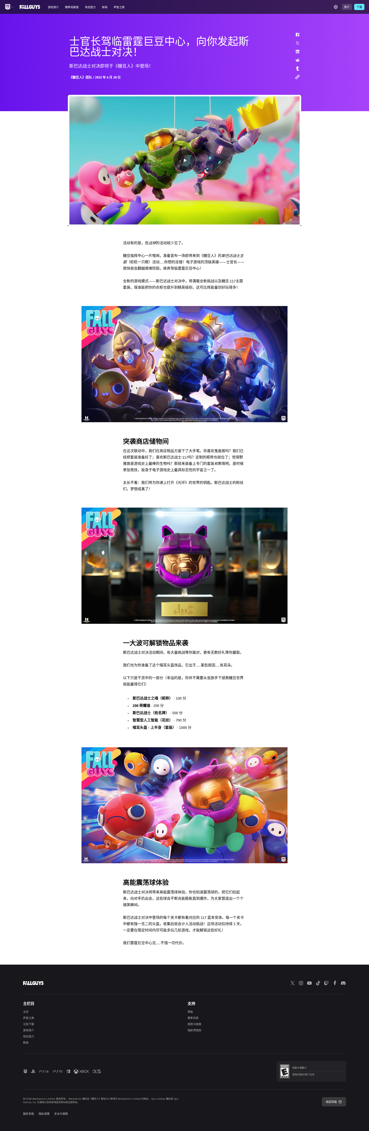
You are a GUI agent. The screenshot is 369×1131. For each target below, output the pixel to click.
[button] (295, 36)
